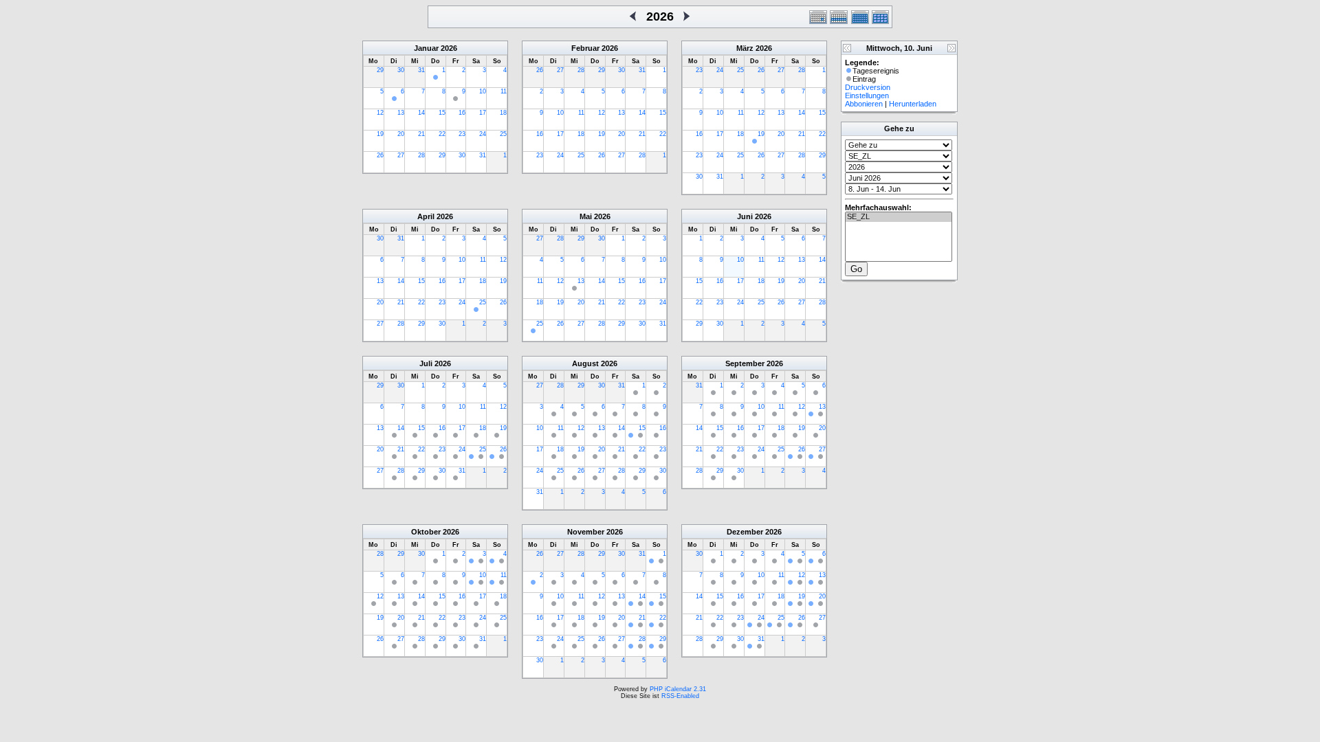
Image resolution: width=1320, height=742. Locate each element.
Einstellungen (867, 95)
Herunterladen (912, 104)
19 (380, 134)
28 (421, 155)
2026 (449, 48)
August (585, 363)
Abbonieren (864, 104)
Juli (425, 363)
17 (482, 112)
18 (503, 112)
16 (462, 112)
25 (503, 134)
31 (421, 70)
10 (482, 91)
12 (380, 112)
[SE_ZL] (899, 217)
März (745, 48)
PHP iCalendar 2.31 (678, 689)
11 (503, 91)
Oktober (426, 532)
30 (400, 70)
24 (482, 134)
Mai (586, 216)
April (425, 216)
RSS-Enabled (680, 696)
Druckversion (867, 87)
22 (442, 134)
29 (380, 70)
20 (400, 134)
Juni (745, 216)
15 (442, 112)
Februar (585, 48)
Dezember (745, 532)
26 (380, 155)
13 (400, 112)
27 (400, 155)
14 (421, 112)
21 (421, 134)
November (585, 532)
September (744, 363)
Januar (426, 48)
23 (462, 134)
